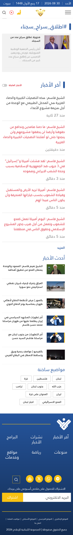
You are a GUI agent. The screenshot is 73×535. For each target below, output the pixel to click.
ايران (58, 394)
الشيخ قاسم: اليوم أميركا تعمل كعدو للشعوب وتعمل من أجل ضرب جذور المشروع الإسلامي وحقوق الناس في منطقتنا (34, 224)
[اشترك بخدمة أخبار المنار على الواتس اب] (48, 479)
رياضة (36, 452)
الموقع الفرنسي (45, 519)
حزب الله (56, 386)
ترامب (19, 386)
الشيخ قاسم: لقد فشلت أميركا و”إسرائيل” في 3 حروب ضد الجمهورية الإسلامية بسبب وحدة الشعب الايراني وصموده (35, 166)
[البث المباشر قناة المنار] (29, 479)
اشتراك (12, 497)
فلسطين (42, 378)
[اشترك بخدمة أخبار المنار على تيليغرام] (57, 479)
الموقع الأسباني (29, 519)
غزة (26, 378)
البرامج (12, 437)
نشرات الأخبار (36, 439)
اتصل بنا (37, 523)
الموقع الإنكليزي (61, 519)
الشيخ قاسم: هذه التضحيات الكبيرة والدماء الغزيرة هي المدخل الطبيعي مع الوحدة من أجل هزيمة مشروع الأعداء (35, 102)
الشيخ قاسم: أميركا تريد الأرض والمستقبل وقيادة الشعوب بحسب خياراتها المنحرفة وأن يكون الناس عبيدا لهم (35, 195)
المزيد (61, 247)
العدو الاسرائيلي (51, 401)
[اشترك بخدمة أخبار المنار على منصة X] (39, 479)
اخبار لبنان (28, 401)
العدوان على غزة (38, 394)
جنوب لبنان (37, 386)
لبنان (58, 378)
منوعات (60, 452)
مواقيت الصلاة (13, 519)
